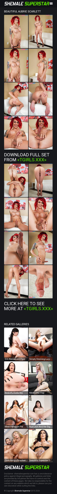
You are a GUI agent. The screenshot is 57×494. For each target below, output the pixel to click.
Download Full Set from (26, 157)
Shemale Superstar (22, 491)
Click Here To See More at (28, 306)
